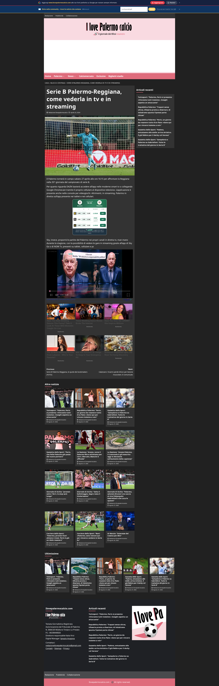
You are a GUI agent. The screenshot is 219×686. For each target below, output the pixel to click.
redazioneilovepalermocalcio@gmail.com (63, 645)
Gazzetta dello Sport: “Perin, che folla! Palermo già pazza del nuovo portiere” (59, 454)
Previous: (67, 372)
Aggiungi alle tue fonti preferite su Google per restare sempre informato (79, 3)
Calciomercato (86, 76)
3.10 (84, 213)
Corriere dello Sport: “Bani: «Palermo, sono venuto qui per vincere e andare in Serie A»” (89, 536)
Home (48, 76)
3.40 (79, 213)
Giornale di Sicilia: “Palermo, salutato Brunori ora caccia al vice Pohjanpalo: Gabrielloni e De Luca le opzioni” (119, 496)
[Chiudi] (179, 2)
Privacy (66, 648)
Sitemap (57, 648)
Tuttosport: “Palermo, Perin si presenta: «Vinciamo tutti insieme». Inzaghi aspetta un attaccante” (59, 413)
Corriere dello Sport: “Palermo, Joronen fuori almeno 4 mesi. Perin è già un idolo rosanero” (58, 536)
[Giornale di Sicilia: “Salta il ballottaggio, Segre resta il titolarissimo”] (89, 479)
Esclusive (101, 76)
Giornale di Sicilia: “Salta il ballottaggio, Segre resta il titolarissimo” (88, 494)
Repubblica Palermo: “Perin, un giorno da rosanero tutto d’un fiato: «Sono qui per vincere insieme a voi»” (89, 413)
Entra (152, 9)
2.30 (88, 219)
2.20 (88, 213)
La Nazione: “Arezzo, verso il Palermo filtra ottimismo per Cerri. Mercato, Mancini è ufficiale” (89, 455)
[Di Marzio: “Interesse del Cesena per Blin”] (120, 521)
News (71, 76)
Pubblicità (59, 16)
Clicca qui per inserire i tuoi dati (166, 9)
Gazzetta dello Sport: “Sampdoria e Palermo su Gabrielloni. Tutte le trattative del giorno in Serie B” (119, 414)
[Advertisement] (109, 56)
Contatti (49, 648)
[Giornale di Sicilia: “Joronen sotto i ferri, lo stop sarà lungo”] (59, 479)
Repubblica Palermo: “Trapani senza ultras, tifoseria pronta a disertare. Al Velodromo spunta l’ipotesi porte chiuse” (154, 111)
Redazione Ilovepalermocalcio (58, 113)
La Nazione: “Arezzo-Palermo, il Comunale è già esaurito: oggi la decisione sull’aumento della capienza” (119, 455)
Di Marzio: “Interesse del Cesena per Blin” (118, 534)
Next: (116, 372)
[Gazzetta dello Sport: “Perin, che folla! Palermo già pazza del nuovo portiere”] (59, 439)
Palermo (58, 76)
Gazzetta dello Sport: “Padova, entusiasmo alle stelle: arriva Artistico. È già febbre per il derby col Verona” (154, 132)
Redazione (49, 16)
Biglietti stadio (115, 76)
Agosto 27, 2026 (53, 422)
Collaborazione (71, 16)
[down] (63, 76)
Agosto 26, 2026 (114, 540)
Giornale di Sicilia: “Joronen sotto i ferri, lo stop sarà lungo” (58, 494)
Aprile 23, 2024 (75, 113)
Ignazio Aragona (67, 638)
